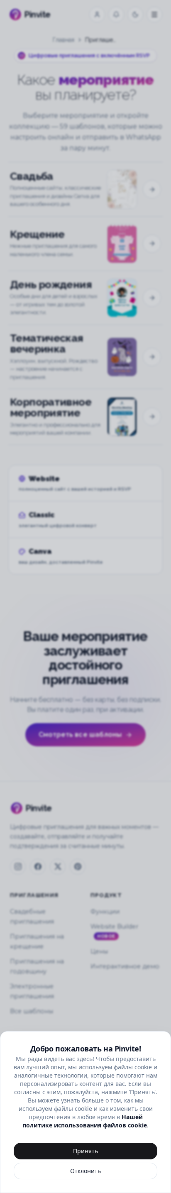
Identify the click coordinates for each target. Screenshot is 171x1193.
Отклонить (85, 1171)
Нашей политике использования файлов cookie (84, 1121)
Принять (85, 1151)
